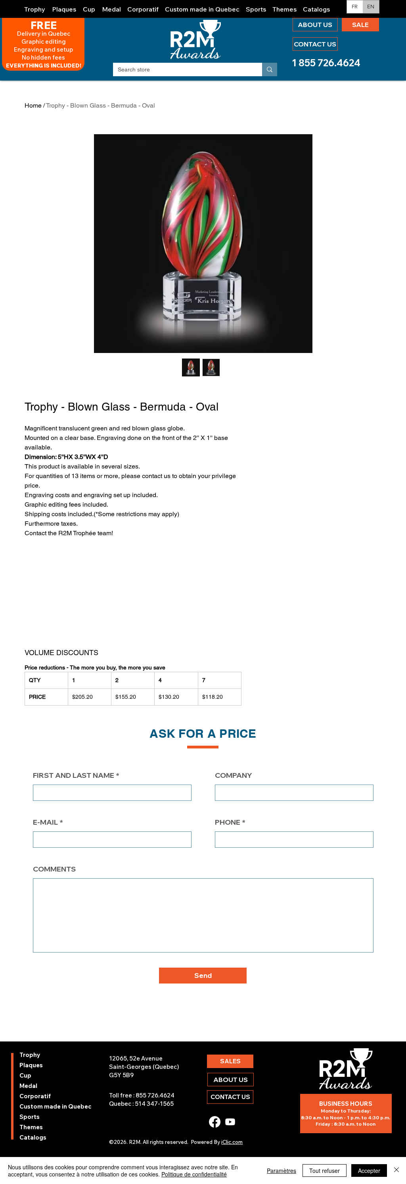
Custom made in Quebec (40, 1106)
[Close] (396, 1170)
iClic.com (232, 1142)
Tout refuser (324, 1170)
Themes (31, 1127)
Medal (28, 1086)
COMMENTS (54, 869)
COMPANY (233, 775)
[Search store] (269, 69)
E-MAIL (45, 822)
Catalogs (32, 1137)
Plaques (31, 1065)
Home (33, 105)
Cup (25, 1075)
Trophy (29, 1055)
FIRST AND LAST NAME (73, 775)
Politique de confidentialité (194, 1174)
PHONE (227, 822)
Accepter (369, 1170)
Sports (29, 1116)
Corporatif (35, 1096)
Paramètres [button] (281, 1170)
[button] (35, 6)
